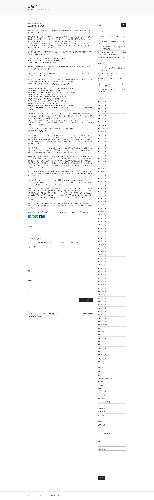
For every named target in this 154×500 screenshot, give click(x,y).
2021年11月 (101, 248)
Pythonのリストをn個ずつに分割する (41, 94)
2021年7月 (101, 261)
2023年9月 (101, 175)
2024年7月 (101, 141)
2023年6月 (101, 185)
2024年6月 (101, 145)
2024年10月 (101, 131)
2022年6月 (101, 225)
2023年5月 (101, 188)
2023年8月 (101, 178)
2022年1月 (101, 241)
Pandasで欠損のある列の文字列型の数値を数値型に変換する (48, 105)
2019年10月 (101, 331)
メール (30, 280)
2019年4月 (101, 351)
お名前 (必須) (101, 425)
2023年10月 (101, 171)
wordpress (101, 392)
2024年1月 (101, 161)
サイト (30, 290)
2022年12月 (101, 205)
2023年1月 (101, 201)
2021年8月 (101, 258)
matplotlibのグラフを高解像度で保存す (41, 90)
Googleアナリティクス (104, 378)
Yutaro (39, 23)
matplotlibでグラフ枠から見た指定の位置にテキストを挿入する (49, 92)
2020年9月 (101, 295)
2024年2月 (101, 158)
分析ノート (36, 6)
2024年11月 (101, 128)
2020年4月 (101, 311)
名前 (29, 271)
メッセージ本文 (102, 449)
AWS (99, 372)
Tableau (100, 388)
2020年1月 (101, 321)
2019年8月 (101, 338)
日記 (31, 226)
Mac (99, 382)
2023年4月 (101, 191)
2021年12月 (101, 245)
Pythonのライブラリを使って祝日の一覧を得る (111, 57)
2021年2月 (101, 278)
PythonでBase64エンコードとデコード (41, 103)
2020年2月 (101, 318)
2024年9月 (101, 135)
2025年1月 (101, 121)
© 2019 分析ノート (57, 496)
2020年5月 (101, 308)
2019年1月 (101, 361)
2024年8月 (101, 138)
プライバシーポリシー (33, 496)
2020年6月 (101, 305)
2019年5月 (101, 348)
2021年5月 (101, 268)
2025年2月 (101, 118)
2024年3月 (101, 155)
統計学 (99, 415)
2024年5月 (101, 148)
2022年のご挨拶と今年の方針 (40, 131)
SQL (99, 385)
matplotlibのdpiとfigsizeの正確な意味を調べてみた (45, 96)
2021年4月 (101, 271)
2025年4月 (101, 111)
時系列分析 (101, 408)
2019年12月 (101, 324)
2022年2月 (101, 238)
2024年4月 (101, 151)
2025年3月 (101, 115)
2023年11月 (101, 168)
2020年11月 (101, 288)
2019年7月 (101, 341)
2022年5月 (101, 228)
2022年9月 (101, 215)
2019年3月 (101, 355)
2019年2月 (101, 358)
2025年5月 (101, 108)
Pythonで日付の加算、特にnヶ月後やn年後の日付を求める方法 (49, 88)
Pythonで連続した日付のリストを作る (41, 99)
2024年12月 (101, 125)
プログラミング (102, 402)
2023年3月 (101, 195)
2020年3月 (101, 315)
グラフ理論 (101, 398)
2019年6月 (101, 344)
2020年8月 (101, 298)
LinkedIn (43, 496)
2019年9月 (101, 334)
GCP (99, 375)
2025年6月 (101, 105)
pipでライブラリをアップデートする (108, 78)
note (49, 496)
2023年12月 (101, 165)
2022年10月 (101, 211)
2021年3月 (101, 275)
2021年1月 (101, 281)
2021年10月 (101, 251)
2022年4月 (101, 231)
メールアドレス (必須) (104, 433)
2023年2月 (101, 198)
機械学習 (100, 412)
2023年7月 (101, 181)
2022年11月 (101, 208)
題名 (99, 441)
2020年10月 (101, 291)
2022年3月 (101, 235)
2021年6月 (101, 265)
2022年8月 (101, 218)
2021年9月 (101, 255)
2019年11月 (101, 328)
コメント (31, 247)
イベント (100, 395)
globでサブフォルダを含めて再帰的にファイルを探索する (47, 101)
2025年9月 (101, 101)
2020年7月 (101, 301)
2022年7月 (101, 221)
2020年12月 (101, 285)
